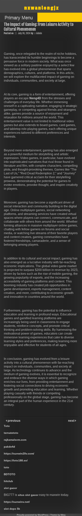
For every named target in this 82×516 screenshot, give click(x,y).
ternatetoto (11, 432)
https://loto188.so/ (16, 460)
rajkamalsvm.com (15, 439)
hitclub (8, 481)
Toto (7, 425)
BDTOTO (9, 474)
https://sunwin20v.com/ (19, 453)
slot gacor (10, 488)
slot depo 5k (12, 508)
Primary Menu (19, 17)
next (71, 420)
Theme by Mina (57, 515)
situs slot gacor (28, 494)
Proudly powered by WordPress (32, 515)
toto (6, 467)
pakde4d (9, 446)
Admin (39, 33)
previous (13, 420)
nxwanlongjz (41, 8)
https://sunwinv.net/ (17, 501)
